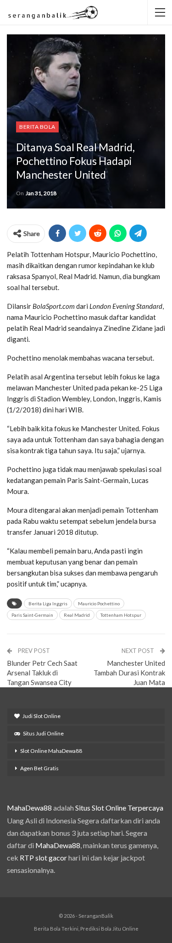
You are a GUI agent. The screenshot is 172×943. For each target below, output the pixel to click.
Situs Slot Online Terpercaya (119, 807)
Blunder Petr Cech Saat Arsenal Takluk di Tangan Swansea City (42, 672)
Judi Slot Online (41, 716)
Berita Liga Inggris (47, 603)
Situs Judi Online (43, 733)
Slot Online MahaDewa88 (51, 750)
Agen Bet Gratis (39, 768)
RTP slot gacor (43, 857)
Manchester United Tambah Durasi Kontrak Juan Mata (129, 672)
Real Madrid (77, 615)
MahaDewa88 (29, 807)
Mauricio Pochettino (99, 603)
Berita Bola (37, 126)
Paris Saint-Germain (32, 615)
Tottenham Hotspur (120, 615)
